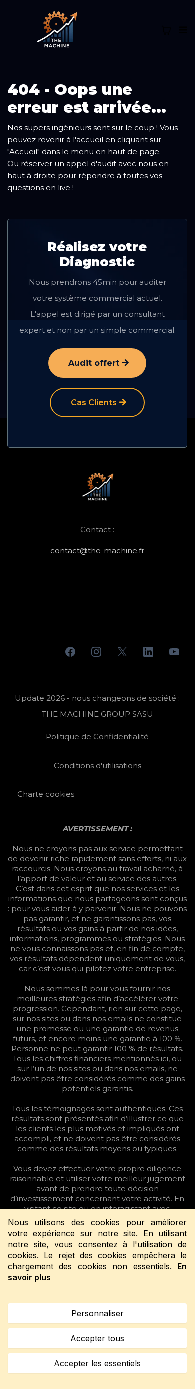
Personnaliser (98, 1313)
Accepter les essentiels (97, 1363)
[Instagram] (97, 652)
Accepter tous (97, 1338)
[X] (123, 652)
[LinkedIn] (149, 652)
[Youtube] (175, 652)
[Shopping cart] (167, 30)
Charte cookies (46, 794)
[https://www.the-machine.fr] (57, 30)
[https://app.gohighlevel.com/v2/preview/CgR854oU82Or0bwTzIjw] (98, 487)
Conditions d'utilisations (98, 765)
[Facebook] (71, 652)
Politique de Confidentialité (97, 736)
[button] (182, 30)
